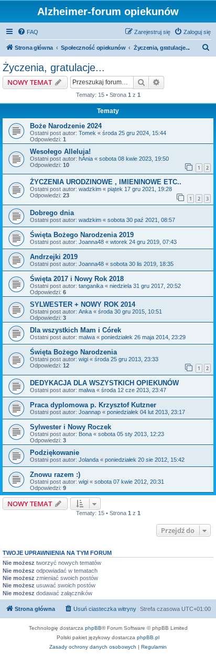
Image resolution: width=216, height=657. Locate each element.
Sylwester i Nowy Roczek (70, 427)
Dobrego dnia (52, 213)
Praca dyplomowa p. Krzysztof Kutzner (93, 405)
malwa (87, 337)
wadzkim (90, 189)
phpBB (93, 628)
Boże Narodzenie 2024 (66, 126)
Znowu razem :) (55, 474)
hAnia (86, 158)
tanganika (91, 286)
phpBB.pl (148, 637)
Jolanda (89, 459)
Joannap (90, 412)
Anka (85, 311)
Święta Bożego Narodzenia (73, 352)
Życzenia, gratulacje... (54, 67)
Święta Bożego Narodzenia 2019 (82, 235)
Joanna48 (91, 242)
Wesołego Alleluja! (60, 151)
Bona (85, 434)
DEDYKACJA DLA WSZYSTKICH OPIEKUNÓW (104, 383)
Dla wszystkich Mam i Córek (75, 330)
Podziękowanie (54, 452)
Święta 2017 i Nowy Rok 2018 (77, 279)
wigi (83, 359)
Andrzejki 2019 (54, 257)
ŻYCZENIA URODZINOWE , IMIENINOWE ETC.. (105, 182)
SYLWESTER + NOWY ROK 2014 (82, 304)
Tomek (87, 133)
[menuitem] (27, 32)
